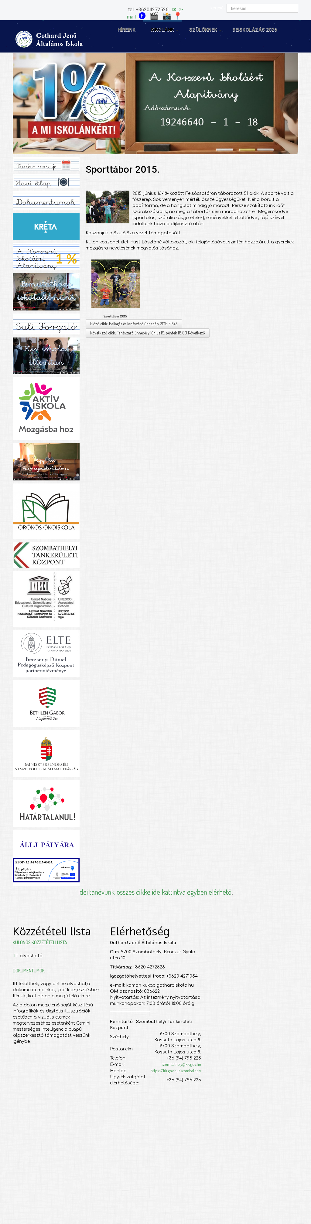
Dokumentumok (29, 971)
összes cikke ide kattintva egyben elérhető (174, 892)
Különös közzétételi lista (40, 942)
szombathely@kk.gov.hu (181, 1064)
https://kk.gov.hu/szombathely (176, 1070)
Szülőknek (203, 29)
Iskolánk (162, 29)
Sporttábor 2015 (115, 316)
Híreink (126, 29)
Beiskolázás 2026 (254, 29)
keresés (218, 7)
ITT (16, 955)
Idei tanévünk (96, 892)
